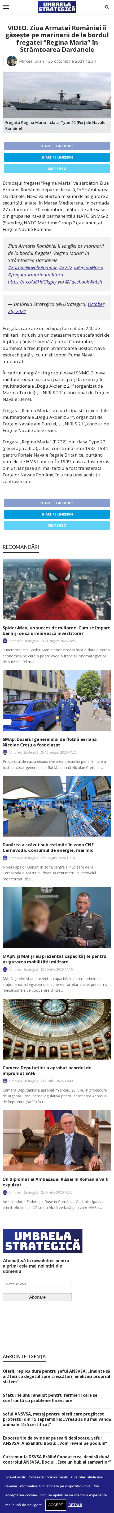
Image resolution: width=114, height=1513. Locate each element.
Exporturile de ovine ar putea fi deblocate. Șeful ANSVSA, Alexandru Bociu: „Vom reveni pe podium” (55, 1440)
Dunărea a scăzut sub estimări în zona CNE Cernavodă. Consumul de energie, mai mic (48, 847)
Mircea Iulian (31, 61)
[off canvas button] (6, 7)
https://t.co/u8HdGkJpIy (32, 282)
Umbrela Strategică (23, 641)
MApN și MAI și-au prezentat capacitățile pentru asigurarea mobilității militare (54, 959)
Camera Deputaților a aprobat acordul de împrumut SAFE (47, 1070)
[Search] (106, 7)
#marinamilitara (45, 274)
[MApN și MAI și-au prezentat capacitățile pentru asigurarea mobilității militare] (57, 917)
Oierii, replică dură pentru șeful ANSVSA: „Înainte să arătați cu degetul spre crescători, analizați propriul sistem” (56, 1376)
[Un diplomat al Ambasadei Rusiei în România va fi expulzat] (57, 1140)
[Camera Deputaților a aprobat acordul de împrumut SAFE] (57, 1029)
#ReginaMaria (88, 267)
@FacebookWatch (83, 282)
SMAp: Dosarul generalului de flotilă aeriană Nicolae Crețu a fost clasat (50, 742)
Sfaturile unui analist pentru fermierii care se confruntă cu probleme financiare (50, 1398)
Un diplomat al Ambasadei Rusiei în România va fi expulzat (55, 1182)
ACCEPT (55, 1505)
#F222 (65, 267)
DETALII (75, 1505)
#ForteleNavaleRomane (33, 267)
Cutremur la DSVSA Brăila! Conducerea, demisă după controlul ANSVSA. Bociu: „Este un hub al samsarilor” (57, 1459)
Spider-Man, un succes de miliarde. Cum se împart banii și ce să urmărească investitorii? (56, 630)
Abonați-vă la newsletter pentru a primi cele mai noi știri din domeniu (36, 1266)
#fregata (17, 274)
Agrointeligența (24, 1356)
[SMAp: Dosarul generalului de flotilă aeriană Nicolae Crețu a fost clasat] (57, 700)
